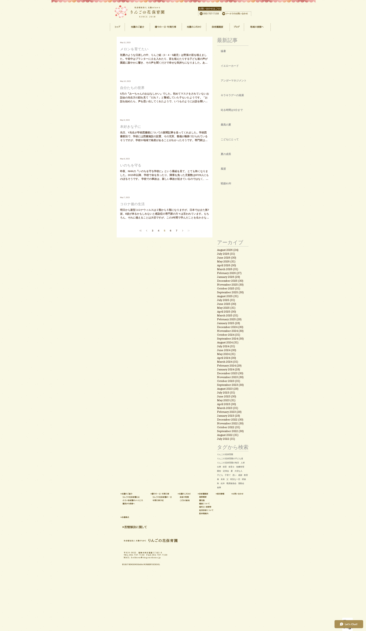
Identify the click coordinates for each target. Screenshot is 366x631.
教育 (246, 475)
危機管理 (240, 467)
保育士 (231, 467)
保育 (225, 467)
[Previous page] (146, 230)
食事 (219, 487)
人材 (243, 463)
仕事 (219, 467)
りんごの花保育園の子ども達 (230, 458)
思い (234, 475)
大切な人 (238, 471)
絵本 (223, 483)
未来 (223, 479)
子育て (228, 475)
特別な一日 (235, 479)
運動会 (241, 483)
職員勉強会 (231, 483)
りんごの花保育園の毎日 (228, 463)
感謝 (240, 475)
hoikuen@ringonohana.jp (146, 557)
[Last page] (188, 230)
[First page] (140, 230)
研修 (244, 479)
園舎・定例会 (223, 471)
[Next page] (182, 230)
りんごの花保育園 (225, 454)
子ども (220, 475)
